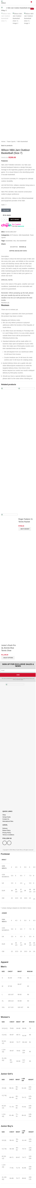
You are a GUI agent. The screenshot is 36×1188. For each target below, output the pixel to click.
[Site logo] (3, 2)
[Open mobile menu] (34, 2)
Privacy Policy (29, 678)
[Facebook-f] (5, 843)
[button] (24, 529)
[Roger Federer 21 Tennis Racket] (26, 450)
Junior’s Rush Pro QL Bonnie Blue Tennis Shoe (8, 648)
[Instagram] (9, 843)
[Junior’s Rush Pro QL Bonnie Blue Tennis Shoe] (9, 450)
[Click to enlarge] (4, 8)
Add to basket (14, 219)
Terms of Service (16, 679)
